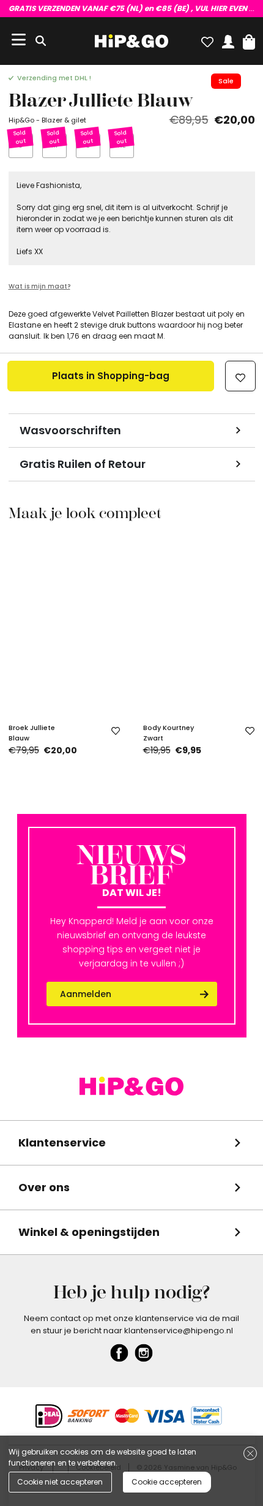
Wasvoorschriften (70, 430)
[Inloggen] (228, 39)
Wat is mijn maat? (39, 286)
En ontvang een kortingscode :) (132, 8)
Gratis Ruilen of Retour (83, 464)
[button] (249, 39)
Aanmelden (85, 994)
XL (121, 145)
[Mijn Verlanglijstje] (207, 39)
